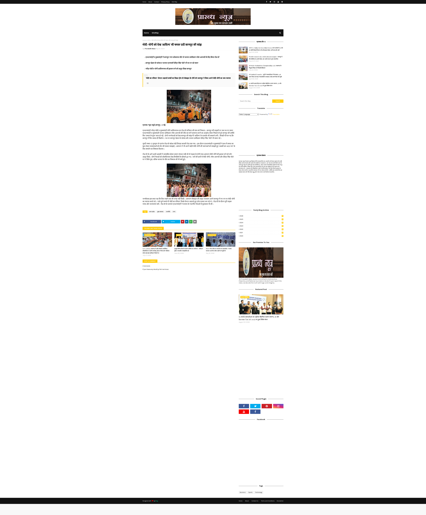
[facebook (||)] (255, 411)
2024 (261, 222)
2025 (261, 219)
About (150, 2)
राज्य (149, 40)
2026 (261, 216)
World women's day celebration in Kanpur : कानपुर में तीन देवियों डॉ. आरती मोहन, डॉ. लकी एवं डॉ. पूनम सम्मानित (265, 58)
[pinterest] (282, 1)
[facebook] (266, 1)
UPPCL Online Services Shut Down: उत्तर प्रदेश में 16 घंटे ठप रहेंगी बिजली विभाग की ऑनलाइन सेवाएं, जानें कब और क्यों (266, 49)
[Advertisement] (261, 134)
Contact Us (254, 501)
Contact (156, 2)
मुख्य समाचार (160, 211)
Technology (258, 492)
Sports (250, 492)
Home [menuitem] (146, 33)
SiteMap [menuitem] (155, 33)
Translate (276, 114)
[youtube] (278, 1)
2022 (261, 229)
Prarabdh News (150, 49)
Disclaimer (280, 501)
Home (144, 2)
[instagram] (274, 1)
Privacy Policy (165, 2)
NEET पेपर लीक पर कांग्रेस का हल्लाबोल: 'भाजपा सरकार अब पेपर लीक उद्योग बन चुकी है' (219, 250)
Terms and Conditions (268, 501)
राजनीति (168, 211)
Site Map (174, 2)
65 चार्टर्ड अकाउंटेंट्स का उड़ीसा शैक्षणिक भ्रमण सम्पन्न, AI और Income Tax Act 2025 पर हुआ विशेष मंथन (265, 84)
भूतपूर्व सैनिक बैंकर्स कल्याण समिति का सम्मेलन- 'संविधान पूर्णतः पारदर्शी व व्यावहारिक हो (188, 250)
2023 (261, 226)
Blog (156, 501)
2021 (261, 232)
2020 (261, 236)
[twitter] (270, 1)
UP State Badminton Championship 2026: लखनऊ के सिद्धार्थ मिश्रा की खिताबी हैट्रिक (265, 67)
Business (243, 492)
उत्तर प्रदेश (152, 211)
